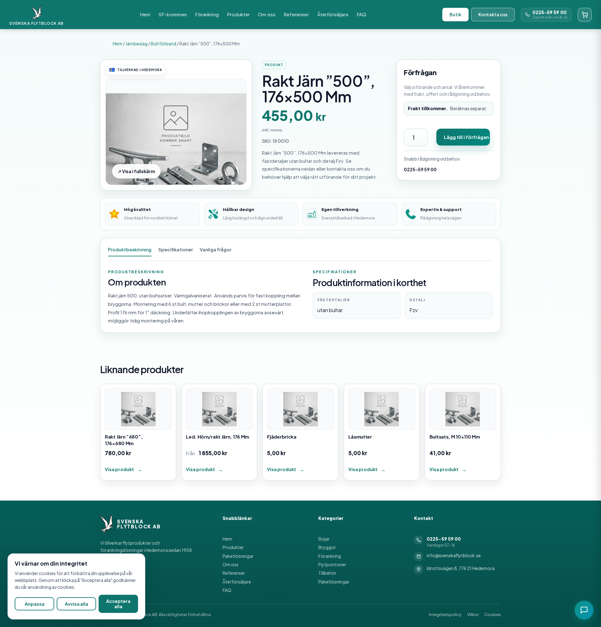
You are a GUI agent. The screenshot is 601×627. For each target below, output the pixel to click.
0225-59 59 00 (549, 12)
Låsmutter (360, 436)
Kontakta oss (492, 14)
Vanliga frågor (215, 249)
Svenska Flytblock (33, 23)
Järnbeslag (136, 43)
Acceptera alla (118, 603)
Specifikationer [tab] (175, 249)
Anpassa (34, 604)
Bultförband (163, 43)
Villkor (473, 614)
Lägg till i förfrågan (466, 137)
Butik (455, 14)
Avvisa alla (76, 604)
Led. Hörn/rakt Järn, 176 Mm (217, 436)
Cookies (492, 614)
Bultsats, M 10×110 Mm (454, 436)
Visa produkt (119, 469)
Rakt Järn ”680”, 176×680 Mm (124, 440)
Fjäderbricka (281, 436)
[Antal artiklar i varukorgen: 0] (585, 15)
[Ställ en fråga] (584, 610)
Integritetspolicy (445, 614)
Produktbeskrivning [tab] (130, 249)
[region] (76, 586)
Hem (117, 43)
